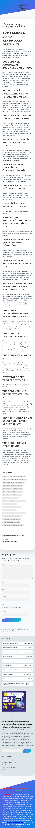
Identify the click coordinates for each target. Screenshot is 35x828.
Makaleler (9, 472)
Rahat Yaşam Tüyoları (23, 6)
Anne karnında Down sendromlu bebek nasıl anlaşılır (15, 479)
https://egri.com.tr (5, 631)
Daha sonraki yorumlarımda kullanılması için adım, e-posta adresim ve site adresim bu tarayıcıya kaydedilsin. (17, 606)
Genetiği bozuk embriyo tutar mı (10, 497)
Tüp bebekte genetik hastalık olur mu (11, 519)
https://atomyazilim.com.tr (8, 629)
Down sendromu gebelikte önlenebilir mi (12, 491)
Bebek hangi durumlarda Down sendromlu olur (13, 482)
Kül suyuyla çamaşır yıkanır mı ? (10, 678)
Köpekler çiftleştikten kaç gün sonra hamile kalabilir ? (13, 684)
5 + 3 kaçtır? (5, 611)
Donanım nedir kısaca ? (8, 674)
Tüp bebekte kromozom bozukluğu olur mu (13, 525)
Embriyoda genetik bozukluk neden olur (12, 494)
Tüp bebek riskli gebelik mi (9, 510)
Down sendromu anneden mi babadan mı (12, 485)
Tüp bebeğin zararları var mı (9, 504)
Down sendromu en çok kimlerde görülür (12, 488)
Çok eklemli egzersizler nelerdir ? (11, 643)
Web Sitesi (4, 596)
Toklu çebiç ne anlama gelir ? (10, 670)
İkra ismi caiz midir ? (8, 665)
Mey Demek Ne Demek (7, 760)
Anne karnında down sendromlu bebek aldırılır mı (14, 476)
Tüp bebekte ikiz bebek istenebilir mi (11, 522)
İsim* (3, 582)
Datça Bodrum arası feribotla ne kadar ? (12, 661)
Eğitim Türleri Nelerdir (7, 764)
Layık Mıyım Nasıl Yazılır (9, 541)
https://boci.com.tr (22, 629)
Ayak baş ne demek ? (8, 656)
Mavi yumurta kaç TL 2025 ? (10, 647)
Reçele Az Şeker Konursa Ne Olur (13, 535)
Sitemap (14, 631)
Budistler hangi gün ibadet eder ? (11, 652)
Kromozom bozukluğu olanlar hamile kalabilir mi (14, 500)
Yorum (3, 564)
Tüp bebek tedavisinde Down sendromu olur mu (14, 513)
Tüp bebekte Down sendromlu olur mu (12, 516)
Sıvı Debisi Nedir (6, 769)
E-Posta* (4, 589)
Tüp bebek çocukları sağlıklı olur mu (11, 507)
